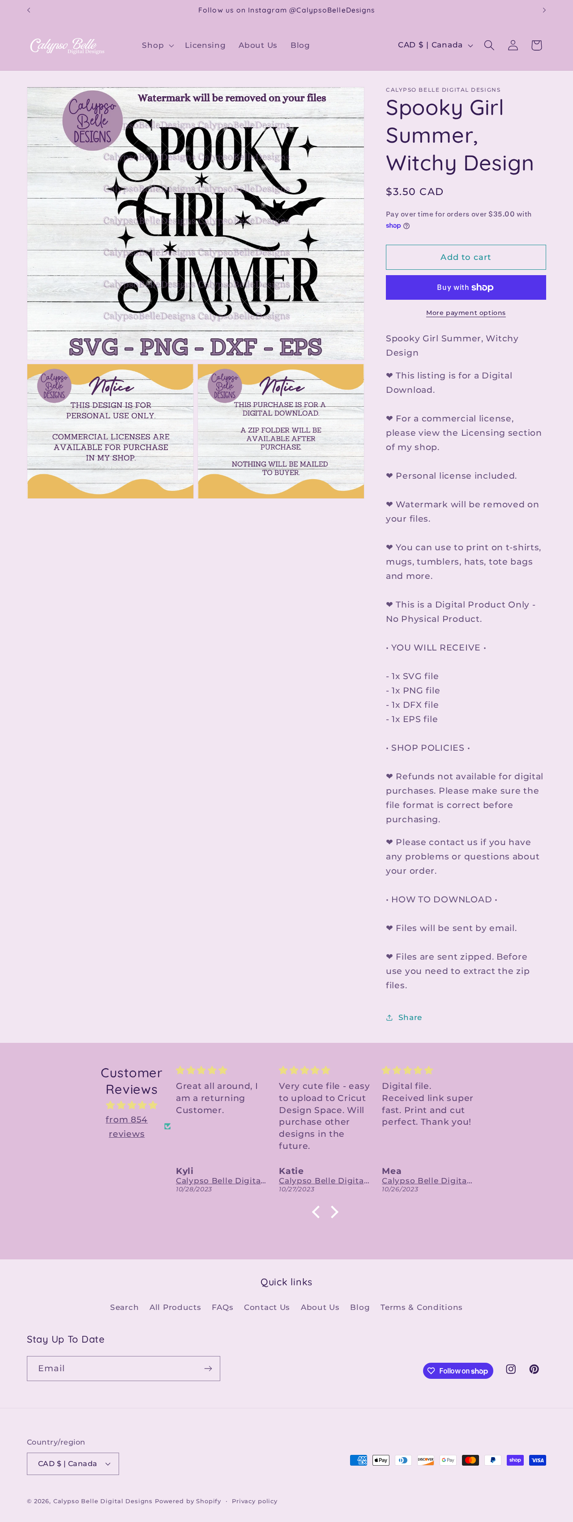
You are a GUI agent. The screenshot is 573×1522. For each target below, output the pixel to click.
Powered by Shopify (188, 1501)
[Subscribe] (208, 1368)
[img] (132, 1105)
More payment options (466, 313)
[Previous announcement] (28, 10)
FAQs (222, 1307)
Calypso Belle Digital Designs (103, 1501)
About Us (320, 1307)
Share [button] (410, 1017)
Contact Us (267, 1307)
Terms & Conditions (422, 1307)
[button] (157, 45)
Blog (360, 1307)
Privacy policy (255, 1501)
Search (124, 1307)
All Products (175, 1307)
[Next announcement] (544, 10)
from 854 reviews (127, 1126)
